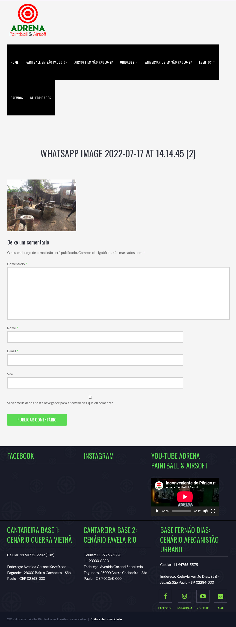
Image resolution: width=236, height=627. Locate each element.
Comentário (17, 264)
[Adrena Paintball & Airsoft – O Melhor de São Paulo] (28, 22)
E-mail (12, 351)
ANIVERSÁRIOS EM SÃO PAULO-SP (168, 62)
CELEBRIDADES (40, 97)
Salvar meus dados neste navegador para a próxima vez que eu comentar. (60, 403)
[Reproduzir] (157, 511)
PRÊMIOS (17, 97)
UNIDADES (127, 62)
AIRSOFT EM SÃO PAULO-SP (93, 62)
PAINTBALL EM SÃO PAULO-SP (47, 62)
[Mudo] (205, 511)
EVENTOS (205, 62)
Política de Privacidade (106, 619)
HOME (15, 62)
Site (10, 374)
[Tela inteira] (213, 511)
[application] (185, 497)
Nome (12, 328)
